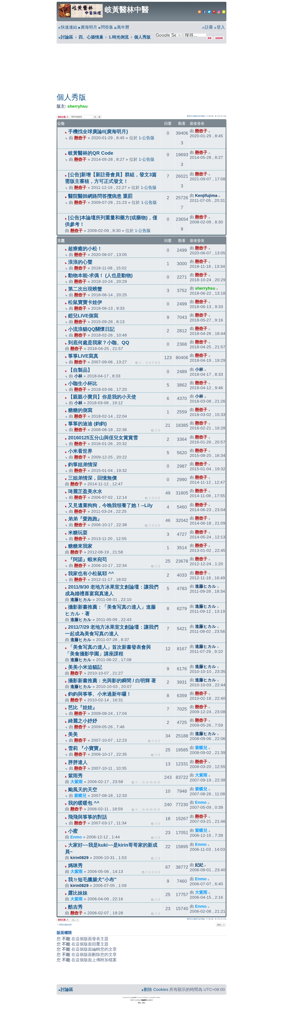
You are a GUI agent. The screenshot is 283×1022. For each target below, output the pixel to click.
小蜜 (73, 831)
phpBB (133, 997)
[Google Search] (179, 35)
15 (151, 782)
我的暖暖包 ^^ (83, 803)
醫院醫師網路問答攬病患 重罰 (100, 196)
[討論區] (81, 10)
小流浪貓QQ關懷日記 (91, 329)
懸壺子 (80, 138)
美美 (73, 734)
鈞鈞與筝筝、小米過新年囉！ (99, 694)
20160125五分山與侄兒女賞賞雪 (103, 437)
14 (147, 782)
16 (155, 782)
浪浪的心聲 (80, 262)
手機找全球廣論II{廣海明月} (98, 131)
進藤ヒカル (80, 599)
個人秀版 (71, 97)
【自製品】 (80, 370)
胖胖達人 (78, 762)
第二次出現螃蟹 (85, 289)
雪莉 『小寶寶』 (85, 748)
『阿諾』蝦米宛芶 (87, 559)
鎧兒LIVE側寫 (83, 315)
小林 (78, 376)
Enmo (201, 802)
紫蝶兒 (201, 747)
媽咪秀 (75, 865)
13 (143, 782)
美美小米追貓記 (85, 667)
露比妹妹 (78, 893)
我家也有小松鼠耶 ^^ (91, 573)
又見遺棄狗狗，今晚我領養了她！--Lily (110, 505)
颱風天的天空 (82, 789)
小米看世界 (80, 451)
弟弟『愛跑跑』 (85, 518)
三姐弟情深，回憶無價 (92, 478)
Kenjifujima (206, 195)
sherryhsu (77, 106)
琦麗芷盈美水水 (85, 491)
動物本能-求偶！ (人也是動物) (100, 275)
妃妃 (199, 865)
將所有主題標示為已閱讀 (196, 116)
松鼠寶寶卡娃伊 (85, 302)
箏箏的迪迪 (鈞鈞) (87, 423)
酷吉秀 (75, 907)
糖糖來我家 (80, 546)
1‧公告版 (146, 138)
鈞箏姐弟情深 (82, 464)
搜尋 (209, 38)
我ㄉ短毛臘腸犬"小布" (92, 879)
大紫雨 (76, 781)
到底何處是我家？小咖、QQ (98, 342)
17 (158, 782)
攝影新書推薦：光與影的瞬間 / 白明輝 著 (112, 680)
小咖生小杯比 (82, 383)
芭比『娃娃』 (82, 707)
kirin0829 (79, 857)
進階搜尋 (219, 38)
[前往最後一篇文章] (209, 131)
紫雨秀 (75, 775)
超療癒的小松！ (85, 248)
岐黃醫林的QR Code (90, 153)
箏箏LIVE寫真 (83, 356)
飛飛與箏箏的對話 (87, 817)
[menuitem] (87, 27)
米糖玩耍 (78, 532)
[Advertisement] (141, 65)
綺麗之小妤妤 (82, 721)
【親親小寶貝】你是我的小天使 (102, 397)
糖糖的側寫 (80, 410)
